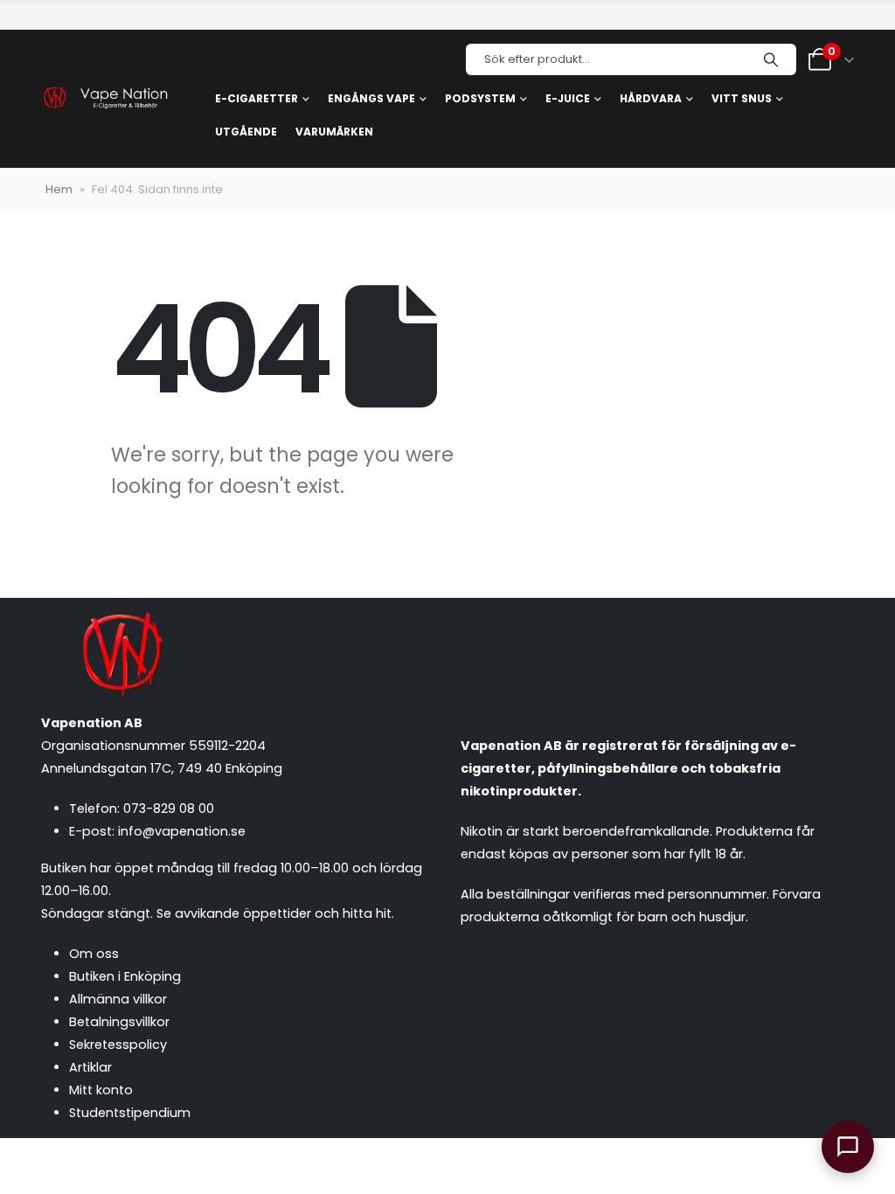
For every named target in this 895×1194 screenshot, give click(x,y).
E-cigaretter (256, 98)
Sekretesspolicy (118, 1044)
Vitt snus (741, 98)
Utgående (246, 131)
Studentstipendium (130, 1112)
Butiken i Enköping (125, 976)
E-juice (567, 98)
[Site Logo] (105, 99)
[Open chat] (848, 1147)
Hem (59, 189)
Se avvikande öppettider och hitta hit (274, 913)
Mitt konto (101, 1090)
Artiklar (90, 1067)
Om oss (94, 953)
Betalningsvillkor (119, 1022)
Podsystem (480, 98)
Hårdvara (651, 98)
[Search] (770, 59)
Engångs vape (371, 98)
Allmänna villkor (118, 999)
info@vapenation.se (182, 831)
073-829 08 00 (168, 808)
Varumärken (334, 131)
